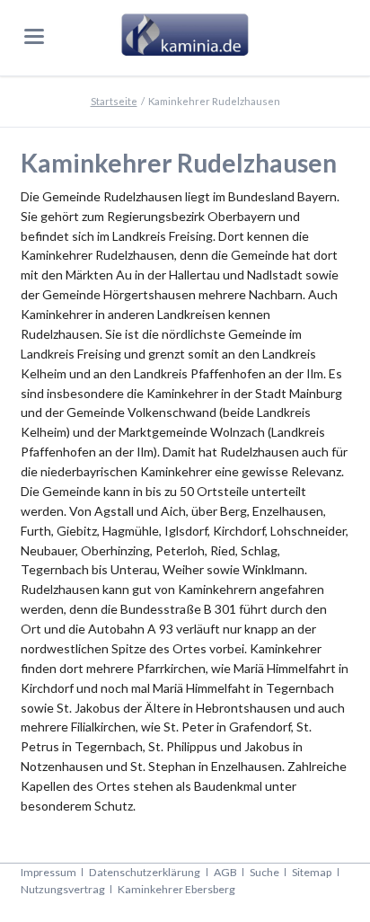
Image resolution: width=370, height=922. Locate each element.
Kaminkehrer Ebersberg (176, 889)
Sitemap (311, 872)
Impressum (48, 872)
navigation (34, 36)
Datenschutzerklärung (144, 872)
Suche (264, 872)
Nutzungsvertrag (63, 889)
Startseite (114, 101)
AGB (225, 872)
